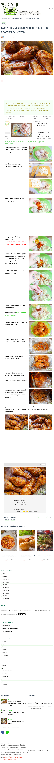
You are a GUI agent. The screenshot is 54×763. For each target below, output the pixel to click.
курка (26, 517)
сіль (45, 517)
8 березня (5, 665)
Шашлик (11, 614)
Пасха (4, 679)
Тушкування (5, 655)
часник (13, 519)
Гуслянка (12, 744)
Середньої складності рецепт (10, 628)
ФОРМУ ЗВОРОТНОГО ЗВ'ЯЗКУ (13, 757)
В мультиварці (6, 641)
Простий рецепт (6, 625)
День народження (7, 670)
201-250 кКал (5, 584)
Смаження (5, 652)
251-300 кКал (5, 587)
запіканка (44, 610)
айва (51, 706)
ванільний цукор (48, 703)
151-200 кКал (5, 582)
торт (16, 614)
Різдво (4, 681)
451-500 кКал (5, 598)
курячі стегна (33, 517)
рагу (50, 610)
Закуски (10, 699)
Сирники (13, 610)
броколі (42, 706)
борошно (39, 703)
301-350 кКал (5, 590)
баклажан (45, 706)
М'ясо (3, 23)
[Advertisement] (28, 90)
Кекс (48, 610)
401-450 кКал (5, 596)
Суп (9, 610)
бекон (49, 706)
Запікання (5, 646)
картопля (22, 614)
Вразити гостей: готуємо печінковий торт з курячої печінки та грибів (17, 703)
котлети (16, 610)
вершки (39, 706)
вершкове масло (36, 708)
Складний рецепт (7, 631)
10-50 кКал (5, 573)
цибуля (7, 519)
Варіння (4, 644)
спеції (49, 517)
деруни (2, 610)
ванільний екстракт (31, 703)
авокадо (49, 708)
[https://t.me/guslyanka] (7, 732)
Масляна (4, 673)
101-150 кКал (5, 579)
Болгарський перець (31, 706)
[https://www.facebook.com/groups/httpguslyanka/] (2, 732)
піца (30, 610)
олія (40, 517)
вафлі (20, 610)
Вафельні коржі (44, 708)
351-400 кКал (5, 593)
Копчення (5, 649)
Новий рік (5, 676)
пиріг (32, 610)
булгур (36, 706)
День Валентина (6, 668)
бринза (29, 708)
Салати (10, 710)
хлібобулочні (38, 610)
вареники (27, 610)
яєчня (14, 614)
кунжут (20, 517)
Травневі (4, 684)
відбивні (5, 610)
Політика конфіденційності (8, 759)
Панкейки (23, 610)
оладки (7, 614)
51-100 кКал (5, 576)
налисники (3, 614)
